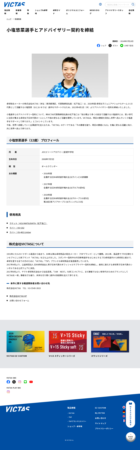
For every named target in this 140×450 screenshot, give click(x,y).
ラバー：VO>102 (17, 227)
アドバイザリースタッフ (114, 12)
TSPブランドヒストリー (77, 421)
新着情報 (18, 12)
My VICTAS (100, 413)
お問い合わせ (100, 418)
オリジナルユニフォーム (75, 12)
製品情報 (7, 12)
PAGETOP (130, 438)
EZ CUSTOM (100, 407)
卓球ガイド (56, 12)
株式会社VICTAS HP (18, 296)
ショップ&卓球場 (41, 12)
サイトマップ (100, 423)
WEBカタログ (94, 12)
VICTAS (71, 413)
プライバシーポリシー (104, 428)
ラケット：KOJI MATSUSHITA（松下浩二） (28, 223)
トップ (9, 19)
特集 (28, 12)
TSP (70, 417)
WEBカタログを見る (130, 415)
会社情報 (131, 12)
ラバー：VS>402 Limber (20, 232)
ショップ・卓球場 (74, 426)
